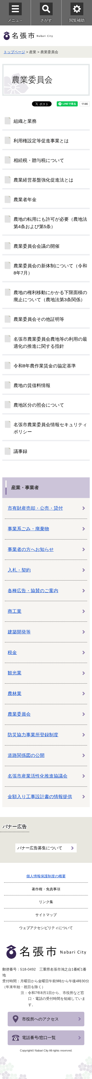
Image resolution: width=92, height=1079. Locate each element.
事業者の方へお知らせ (31, 549)
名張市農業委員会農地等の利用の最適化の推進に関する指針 (50, 343)
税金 (12, 652)
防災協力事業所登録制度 (33, 734)
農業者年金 (25, 199)
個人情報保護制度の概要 (46, 876)
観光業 (14, 672)
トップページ (14, 52)
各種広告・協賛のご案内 (33, 590)
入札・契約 (19, 570)
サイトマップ (46, 915)
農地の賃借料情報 (32, 385)
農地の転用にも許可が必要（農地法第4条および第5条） (50, 223)
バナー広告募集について (39, 848)
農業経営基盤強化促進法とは (43, 180)
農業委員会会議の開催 (37, 246)
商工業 (14, 611)
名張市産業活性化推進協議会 (37, 776)
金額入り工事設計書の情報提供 (40, 796)
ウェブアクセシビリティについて (46, 928)
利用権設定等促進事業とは (41, 140)
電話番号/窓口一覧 (39, 1037)
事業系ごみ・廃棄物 (28, 528)
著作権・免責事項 (46, 889)
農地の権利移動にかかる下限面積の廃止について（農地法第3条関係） (50, 296)
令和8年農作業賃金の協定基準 (45, 365)
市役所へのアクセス (40, 1019)
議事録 (20, 451)
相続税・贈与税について (39, 160)
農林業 (14, 693)
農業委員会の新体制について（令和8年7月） (50, 269)
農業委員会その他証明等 (39, 319)
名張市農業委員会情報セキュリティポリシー (50, 428)
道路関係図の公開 (26, 755)
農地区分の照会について (39, 405)
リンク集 (46, 902)
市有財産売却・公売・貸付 (35, 508)
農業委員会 (19, 714)
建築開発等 (19, 631)
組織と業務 (25, 121)
